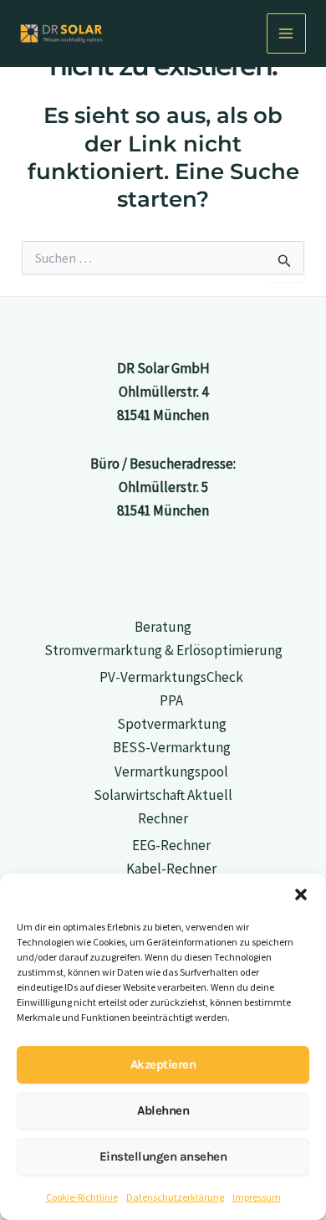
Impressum (256, 1197)
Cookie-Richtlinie (82, 1197)
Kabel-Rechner (171, 868)
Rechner (163, 818)
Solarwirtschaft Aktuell (163, 795)
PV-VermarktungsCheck (171, 677)
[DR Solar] (62, 33)
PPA (171, 700)
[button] (301, 894)
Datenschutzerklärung (175, 1197)
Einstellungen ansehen (163, 1156)
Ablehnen (163, 1110)
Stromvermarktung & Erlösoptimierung (163, 650)
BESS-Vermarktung (172, 747)
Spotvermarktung (172, 724)
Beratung (163, 627)
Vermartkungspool (171, 771)
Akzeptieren (163, 1064)
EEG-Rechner (171, 845)
